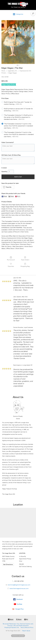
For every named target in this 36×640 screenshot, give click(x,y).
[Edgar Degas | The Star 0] (18, 42)
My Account (11, 260)
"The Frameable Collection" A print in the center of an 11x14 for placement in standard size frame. (18, 126)
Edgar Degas (12, 73)
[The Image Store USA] (18, 5)
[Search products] (33, 13)
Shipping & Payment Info (11, 627)
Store (3, 71)
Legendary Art (12, 71)
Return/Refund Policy (27, 627)
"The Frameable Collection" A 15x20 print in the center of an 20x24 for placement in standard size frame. (18, 117)
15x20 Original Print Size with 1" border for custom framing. (18, 103)
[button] (7, 187)
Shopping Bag (25, 266)
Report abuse (26, 631)
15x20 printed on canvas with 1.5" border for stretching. (18, 110)
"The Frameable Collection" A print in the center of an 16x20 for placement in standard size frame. (19, 134)
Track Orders (25, 260)
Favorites (11, 266)
